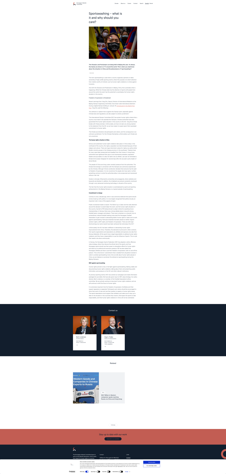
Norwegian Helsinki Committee (81, 3)
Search (141, 3)
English (147, 3)
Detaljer (126, 471)
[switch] (98, 472)
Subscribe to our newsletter (113, 439)
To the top (113, 425)
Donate (116, 3)
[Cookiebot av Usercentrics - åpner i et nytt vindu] (72, 472)
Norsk (151, 3)
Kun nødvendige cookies (152, 465)
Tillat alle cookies (151, 462)
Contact (135, 3)
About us (123, 3)
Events (129, 3)
